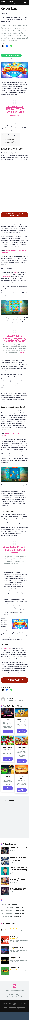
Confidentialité (12, 1007)
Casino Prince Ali (15, 957)
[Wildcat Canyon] (21, 716)
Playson (4, 13)
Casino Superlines (13, 904)
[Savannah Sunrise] (21, 774)
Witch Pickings (7, 747)
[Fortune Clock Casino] (5, 954)
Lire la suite (20, 352)
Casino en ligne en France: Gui (14, 433)
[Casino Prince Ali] (5, 964)
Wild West (7, 720)
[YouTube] (17, 995)
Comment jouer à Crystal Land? (12, 141)
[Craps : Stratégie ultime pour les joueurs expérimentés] (5, 895)
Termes (5, 1007)
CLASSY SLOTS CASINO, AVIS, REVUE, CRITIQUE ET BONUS (14, 339)
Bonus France (7, 2)
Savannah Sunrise (21, 777)
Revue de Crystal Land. (8, 139)
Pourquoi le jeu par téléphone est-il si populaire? (18, 848)
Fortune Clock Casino (16, 947)
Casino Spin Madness (17, 907)
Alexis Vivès (4, 907)
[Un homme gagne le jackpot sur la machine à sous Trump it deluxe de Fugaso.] (5, 884)
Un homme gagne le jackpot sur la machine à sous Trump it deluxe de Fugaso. (18, 879)
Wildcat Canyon (21, 719)
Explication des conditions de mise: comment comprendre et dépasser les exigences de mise (18, 870)
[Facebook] (8, 995)
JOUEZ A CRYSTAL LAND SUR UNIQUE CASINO (14, 214)
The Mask (7, 776)
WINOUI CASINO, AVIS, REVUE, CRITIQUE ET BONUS (14, 550)
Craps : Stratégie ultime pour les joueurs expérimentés (18, 888)
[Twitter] (12, 995)
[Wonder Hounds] (21, 745)
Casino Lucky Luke (15, 937)
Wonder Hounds (21, 747)
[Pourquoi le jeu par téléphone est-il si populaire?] (5, 854)
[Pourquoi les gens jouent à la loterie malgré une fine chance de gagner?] (5, 864)
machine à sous (5, 276)
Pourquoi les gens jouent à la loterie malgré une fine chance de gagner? (18, 859)
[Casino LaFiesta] (5, 974)
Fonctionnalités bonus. (11, 142)
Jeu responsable (21, 1007)
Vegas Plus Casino (14, 115)
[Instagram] (21, 995)
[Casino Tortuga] (5, 933)
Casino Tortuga (14, 927)
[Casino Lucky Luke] (5, 943)
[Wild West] (7, 717)
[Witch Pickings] (7, 744)
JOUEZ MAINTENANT (10, 55)
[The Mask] (7, 774)
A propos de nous (10, 1008)
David (2, 904)
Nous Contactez (19, 1008)
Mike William (11, 698)
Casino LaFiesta (14, 967)
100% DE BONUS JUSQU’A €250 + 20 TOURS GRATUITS (14, 109)
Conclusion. (10, 144)
